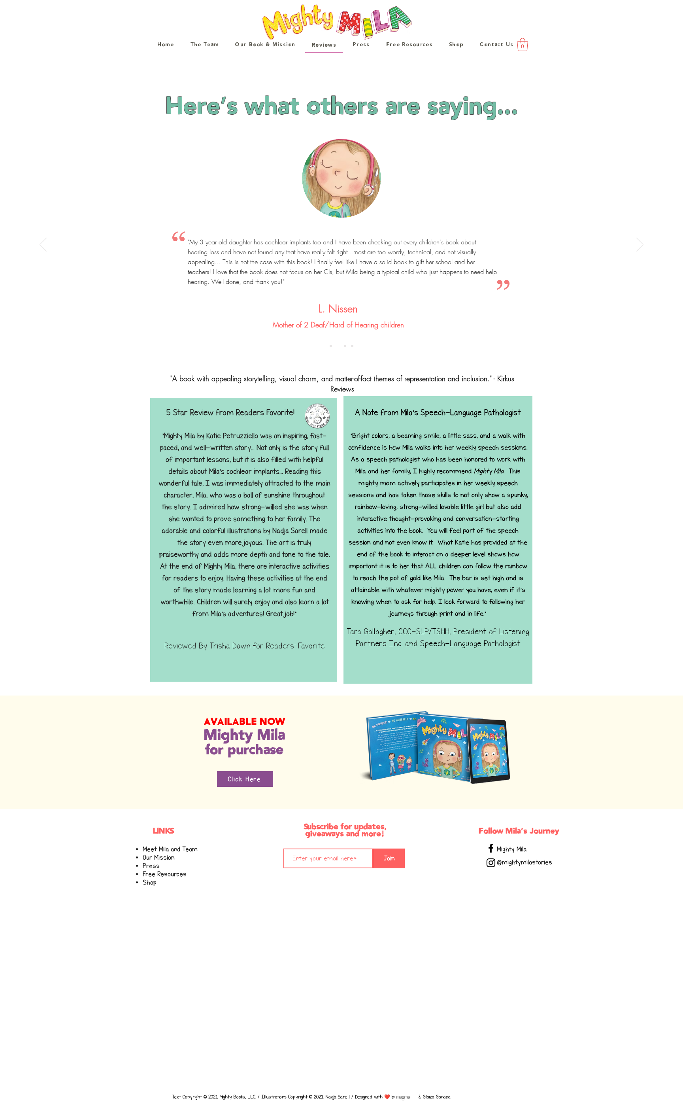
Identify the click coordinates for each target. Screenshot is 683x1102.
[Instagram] (491, 863)
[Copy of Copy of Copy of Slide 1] (352, 346)
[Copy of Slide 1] (338, 346)
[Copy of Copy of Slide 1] (345, 346)
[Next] (639, 245)
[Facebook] (491, 848)
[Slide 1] (331, 346)
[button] (522, 44)
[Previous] (43, 245)
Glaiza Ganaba (437, 1097)
